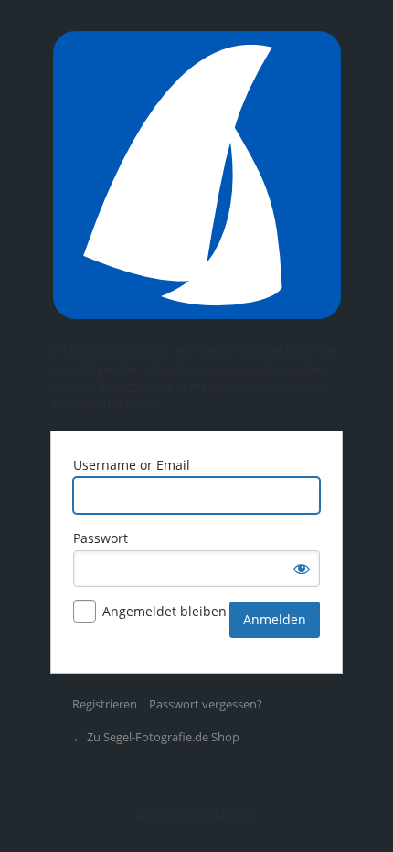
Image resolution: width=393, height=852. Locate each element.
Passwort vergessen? (205, 704)
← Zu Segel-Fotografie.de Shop (155, 737)
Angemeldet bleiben (164, 611)
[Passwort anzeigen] (301, 568)
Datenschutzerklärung (196, 813)
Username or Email (131, 465)
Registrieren (104, 704)
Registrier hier (135, 386)
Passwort (100, 538)
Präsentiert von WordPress (196, 175)
